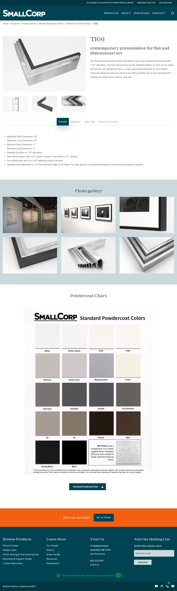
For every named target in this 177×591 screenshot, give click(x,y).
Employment (52, 563)
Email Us (94, 564)
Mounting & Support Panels (17, 558)
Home (6, 23)
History (50, 550)
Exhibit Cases (9, 550)
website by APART (28, 586)
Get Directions (97, 553)
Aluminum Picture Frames (78, 23)
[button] (63, 121)
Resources (51, 558)
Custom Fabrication (13, 563)
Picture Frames (29, 23)
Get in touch (104, 518)
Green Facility (53, 554)
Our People (52, 545)
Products (15, 23)
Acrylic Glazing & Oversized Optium (21, 554)
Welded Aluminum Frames (51, 23)
